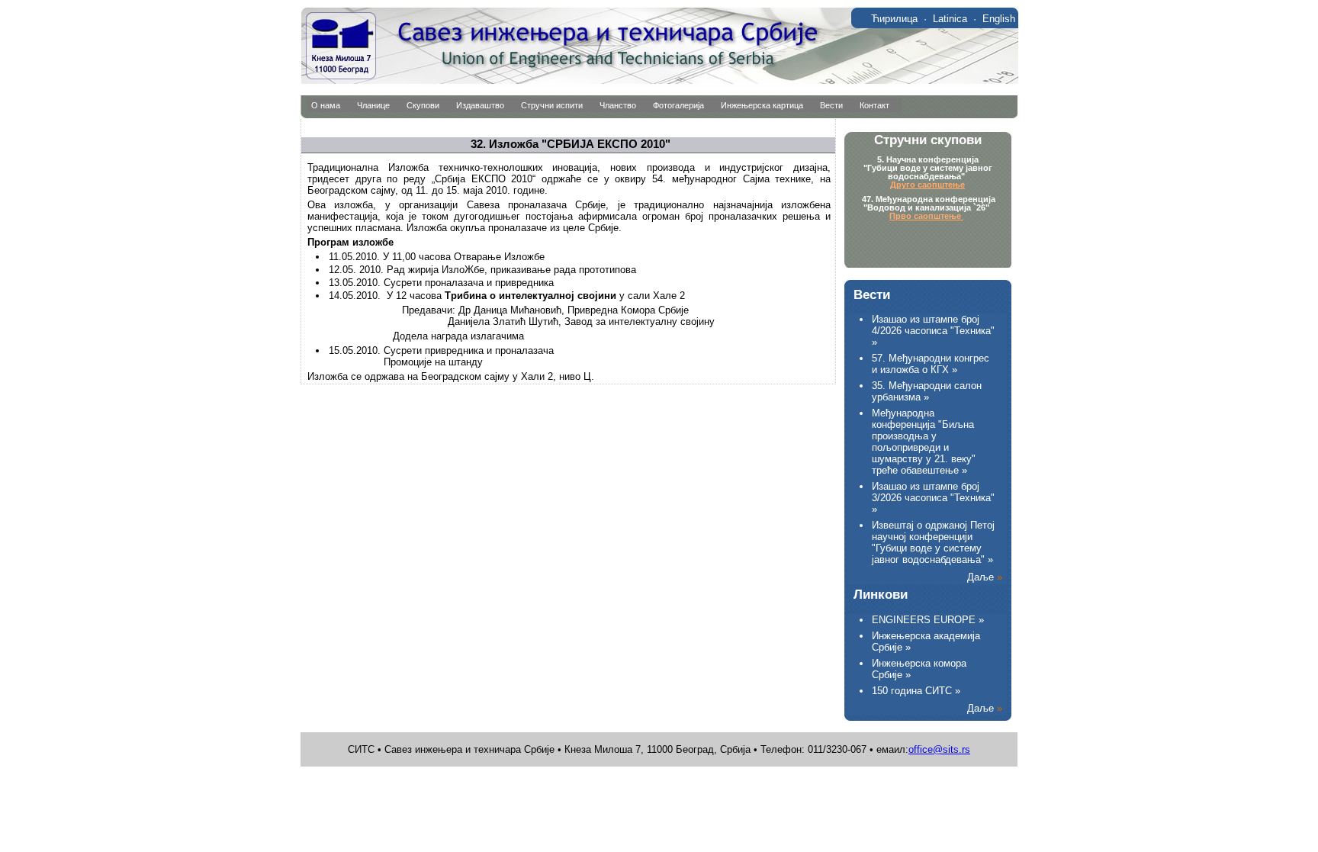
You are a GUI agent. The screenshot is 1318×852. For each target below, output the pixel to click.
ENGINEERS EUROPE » (928, 619)
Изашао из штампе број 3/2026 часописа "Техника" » (933, 498)
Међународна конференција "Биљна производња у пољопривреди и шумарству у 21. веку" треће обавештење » (924, 441)
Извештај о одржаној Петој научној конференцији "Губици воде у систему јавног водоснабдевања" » (933, 542)
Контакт (874, 105)
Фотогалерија (678, 105)
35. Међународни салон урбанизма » (927, 391)
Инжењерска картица (762, 105)
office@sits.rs (939, 749)
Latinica (950, 18)
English (998, 18)
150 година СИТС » (916, 690)
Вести (831, 105)
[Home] (659, 80)
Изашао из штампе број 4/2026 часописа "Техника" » (933, 330)
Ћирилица (894, 18)
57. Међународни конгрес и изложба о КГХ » (930, 363)
